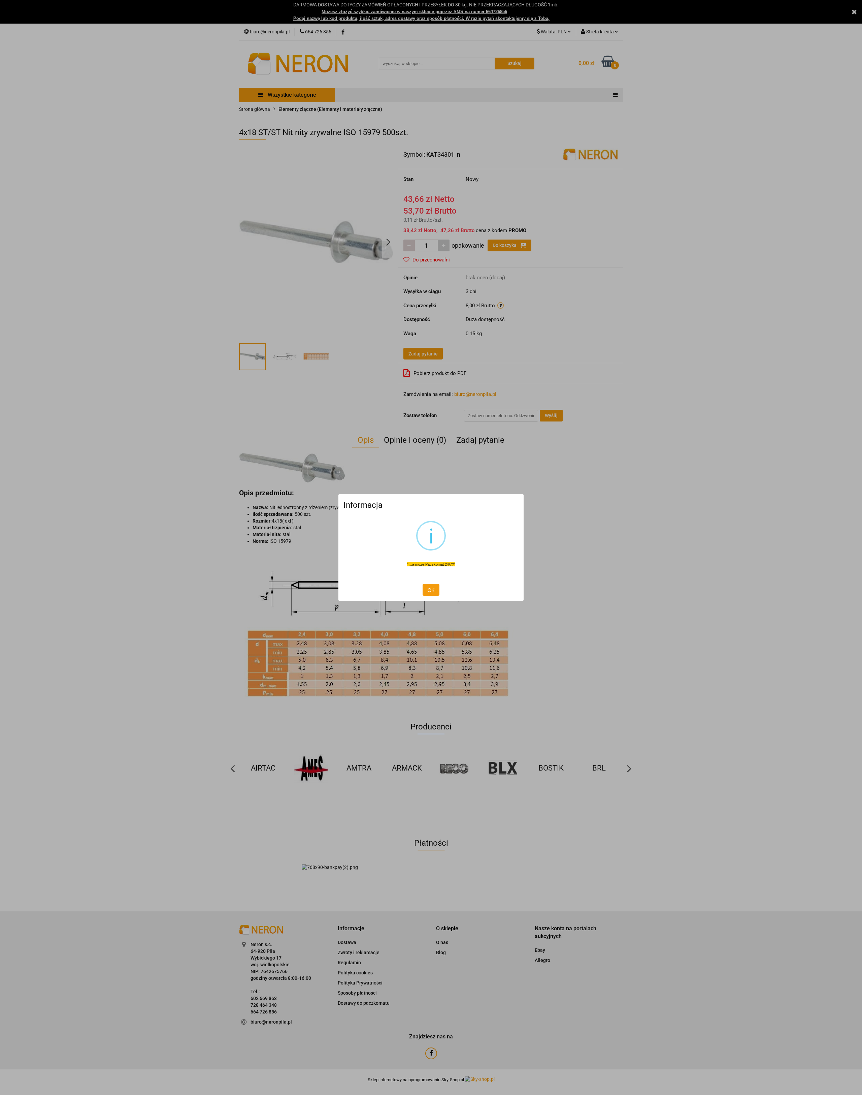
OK (431, 590)
